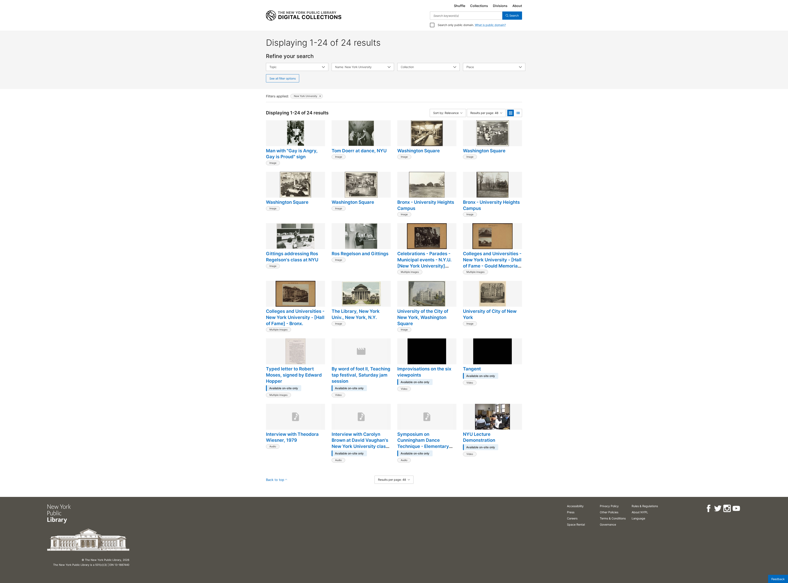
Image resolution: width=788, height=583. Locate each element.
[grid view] (510, 113)
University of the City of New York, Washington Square (422, 317)
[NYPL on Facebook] (708, 508)
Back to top (275, 480)
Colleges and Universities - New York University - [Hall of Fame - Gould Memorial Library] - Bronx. (492, 262)
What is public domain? (490, 25)
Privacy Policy (609, 506)
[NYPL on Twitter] (718, 508)
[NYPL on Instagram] (727, 508)
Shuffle (459, 6)
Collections (479, 6)
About (517, 6)
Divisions (500, 6)
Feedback (778, 579)
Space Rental (576, 524)
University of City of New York (490, 314)
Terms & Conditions (613, 518)
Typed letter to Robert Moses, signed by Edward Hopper (294, 375)
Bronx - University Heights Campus (425, 205)
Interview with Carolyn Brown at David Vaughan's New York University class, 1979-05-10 (361, 443)
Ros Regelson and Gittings (360, 253)
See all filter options (282, 78)
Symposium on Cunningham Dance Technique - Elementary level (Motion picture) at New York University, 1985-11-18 (423, 449)
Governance (608, 524)
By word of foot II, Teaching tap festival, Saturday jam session (361, 375)
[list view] (518, 113)
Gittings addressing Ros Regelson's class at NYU (292, 256)
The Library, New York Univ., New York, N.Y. (356, 314)
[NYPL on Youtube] (736, 508)
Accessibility (575, 506)
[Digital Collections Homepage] (303, 15)
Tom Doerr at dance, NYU (359, 150)
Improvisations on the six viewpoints (424, 372)
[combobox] (466, 15)
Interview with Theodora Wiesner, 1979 (292, 437)
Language (638, 518)
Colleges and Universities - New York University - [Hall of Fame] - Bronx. (295, 317)
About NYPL (640, 512)
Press (570, 512)
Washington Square (418, 150)
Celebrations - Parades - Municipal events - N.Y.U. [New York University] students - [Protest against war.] (426, 266)
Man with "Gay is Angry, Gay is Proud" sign (292, 153)
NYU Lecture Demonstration (479, 437)
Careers (572, 518)
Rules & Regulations (645, 506)
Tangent (472, 368)
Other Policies (609, 512)
